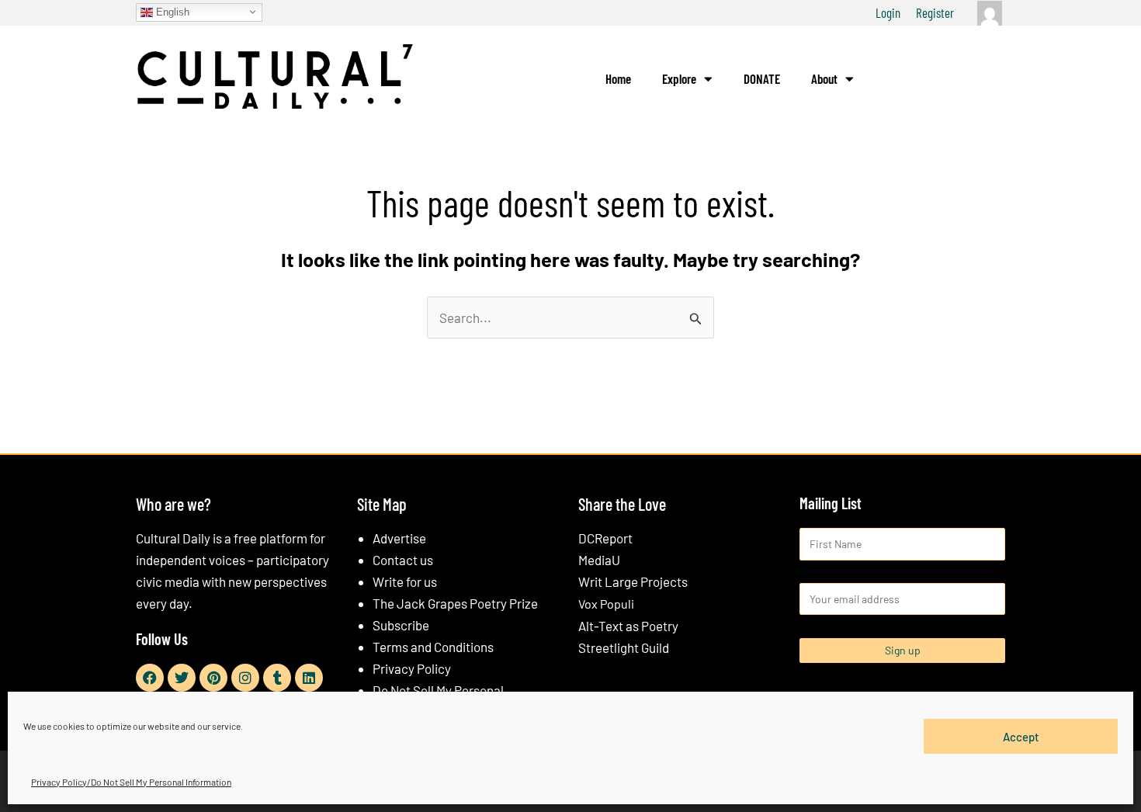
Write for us (405, 581)
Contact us (403, 559)
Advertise (399, 538)
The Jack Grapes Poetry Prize (455, 603)
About (824, 78)
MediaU (599, 559)
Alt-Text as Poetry (628, 625)
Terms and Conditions (433, 646)
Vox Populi (606, 603)
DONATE (762, 78)
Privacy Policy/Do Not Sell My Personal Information (131, 781)
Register (935, 12)
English (171, 11)
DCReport (605, 538)
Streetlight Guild (623, 647)
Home (618, 78)
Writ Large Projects (633, 581)
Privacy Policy (412, 668)
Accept (1021, 736)
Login (888, 12)
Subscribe (401, 625)
